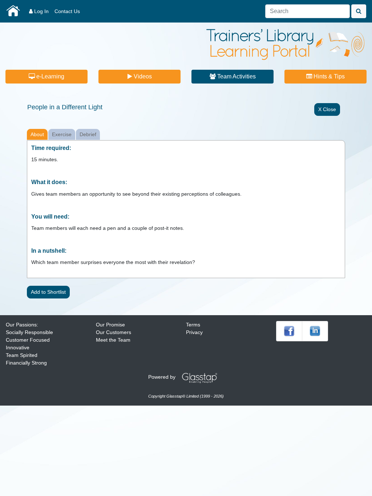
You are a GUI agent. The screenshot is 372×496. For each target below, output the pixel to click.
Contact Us (67, 11)
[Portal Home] (13, 11)
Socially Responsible (29, 332)
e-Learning (49, 76)
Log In (41, 11)
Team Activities (236, 76)
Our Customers (113, 332)
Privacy (194, 332)
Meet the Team (113, 340)
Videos (142, 76)
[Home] (285, 44)
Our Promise (110, 325)
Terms (193, 325)
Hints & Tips (328, 76)
